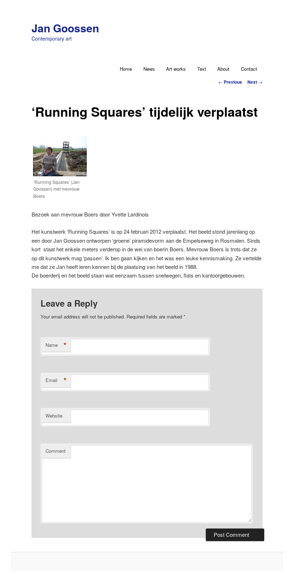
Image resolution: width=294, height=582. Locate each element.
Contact (249, 68)
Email (56, 380)
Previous (230, 82)
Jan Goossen (65, 28)
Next (254, 82)
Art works (176, 68)
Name (56, 345)
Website (54, 415)
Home (126, 68)
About (223, 68)
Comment (56, 450)
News (149, 68)
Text (201, 68)
